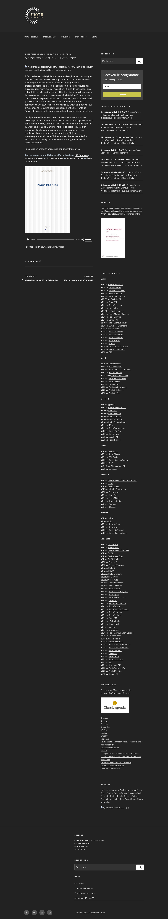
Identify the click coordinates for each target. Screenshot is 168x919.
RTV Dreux (113, 577)
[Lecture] (28, 239)
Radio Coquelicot (115, 284)
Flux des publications (83, 888)
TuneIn (120, 796)
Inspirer (104, 733)
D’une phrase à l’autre (110, 748)
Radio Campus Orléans (118, 609)
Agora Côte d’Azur (117, 349)
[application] (59, 239)
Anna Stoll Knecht (72, 133)
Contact (95, 37)
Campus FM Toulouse (118, 346)
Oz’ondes (113, 600)
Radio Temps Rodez (117, 378)
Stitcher (127, 796)
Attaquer (104, 718)
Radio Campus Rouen (118, 323)
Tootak (113, 796)
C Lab (110, 483)
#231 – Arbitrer (75, 158)
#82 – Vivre (81, 155)
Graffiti (111, 553)
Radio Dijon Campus (117, 603)
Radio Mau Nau (115, 671)
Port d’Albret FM (115, 419)
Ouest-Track (114, 624)
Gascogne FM (115, 665)
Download (59, 247)
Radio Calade (114, 381)
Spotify (110, 793)
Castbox (120, 799)
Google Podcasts (128, 793)
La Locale (113, 469)
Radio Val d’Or (114, 524)
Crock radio (113, 580)
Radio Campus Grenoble (118, 550)
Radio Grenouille (116, 334)
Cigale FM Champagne (118, 326)
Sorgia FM (113, 320)
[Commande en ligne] (133, 214)
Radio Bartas (114, 340)
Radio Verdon (114, 527)
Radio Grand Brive (115, 556)
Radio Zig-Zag (115, 431)
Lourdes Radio (115, 636)
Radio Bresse (115, 440)
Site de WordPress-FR (84, 898)
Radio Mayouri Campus (119, 314)
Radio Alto (112, 410)
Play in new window (43, 247)
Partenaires (81, 37)
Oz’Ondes (113, 653)
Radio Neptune (115, 372)
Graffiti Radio (113, 559)
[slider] (88, 239)
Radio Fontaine (117, 311)
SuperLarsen (114, 492)
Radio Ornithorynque (118, 387)
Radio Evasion (115, 364)
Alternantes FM (118, 466)
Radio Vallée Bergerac (118, 591)
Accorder (104, 721)
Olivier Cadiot (55, 98)
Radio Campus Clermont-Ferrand (122, 480)
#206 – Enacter (55, 158)
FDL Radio (113, 457)
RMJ (110, 352)
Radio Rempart (115, 366)
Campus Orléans (116, 583)
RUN (110, 521)
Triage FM (113, 674)
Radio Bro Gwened (117, 290)
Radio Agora (114, 594)
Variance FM (114, 656)
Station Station (115, 501)
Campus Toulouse (117, 565)
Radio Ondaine (115, 615)
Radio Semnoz (115, 317)
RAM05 (112, 343)
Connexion (79, 883)
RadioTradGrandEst (117, 668)
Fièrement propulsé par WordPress (89, 913)
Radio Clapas (114, 454)
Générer (104, 730)
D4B (111, 463)
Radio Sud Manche (117, 428)
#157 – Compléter (34, 158)
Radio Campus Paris (118, 533)
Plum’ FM (113, 618)
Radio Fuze (114, 434)
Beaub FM (113, 437)
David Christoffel (60, 54)
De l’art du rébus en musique (112, 765)
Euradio (112, 627)
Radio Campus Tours (117, 407)
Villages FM (113, 544)
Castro (140, 799)
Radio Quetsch (115, 305)
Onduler (104, 736)
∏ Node (111, 404)
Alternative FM (115, 293)
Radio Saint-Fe (114, 413)
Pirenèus (112, 504)
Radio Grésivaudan (119, 375)
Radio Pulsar (113, 547)
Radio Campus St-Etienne (120, 369)
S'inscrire (122, 94)
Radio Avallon (114, 588)
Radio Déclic (114, 639)
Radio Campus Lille (117, 296)
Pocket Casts (130, 799)
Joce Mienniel (83, 98)
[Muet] (82, 239)
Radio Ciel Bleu (115, 650)
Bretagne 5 (114, 630)
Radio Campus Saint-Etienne (121, 633)
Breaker (106, 802)
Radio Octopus (114, 416)
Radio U (111, 568)
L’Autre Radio (114, 621)
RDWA (111, 571)
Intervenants (49, 37)
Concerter (105, 724)
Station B (113, 562)
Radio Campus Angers (118, 647)
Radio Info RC (115, 329)
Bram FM (113, 302)
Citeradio (113, 507)
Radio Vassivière (116, 337)
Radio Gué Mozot (116, 530)
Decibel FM (114, 384)
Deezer (117, 793)
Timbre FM (113, 308)
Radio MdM (116, 299)
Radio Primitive (115, 586)
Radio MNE (113, 451)
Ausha (103, 793)
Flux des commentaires (84, 893)
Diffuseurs (65, 37)
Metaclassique (31, 37)
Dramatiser (105, 727)
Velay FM (113, 495)
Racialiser (105, 739)
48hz (111, 425)
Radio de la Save (116, 659)
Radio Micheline (116, 331)
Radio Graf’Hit (115, 287)
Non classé (34, 261)
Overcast (111, 799)
